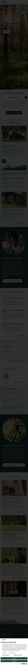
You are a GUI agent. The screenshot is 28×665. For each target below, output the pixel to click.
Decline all (14, 661)
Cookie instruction (17, 655)
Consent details (6, 655)
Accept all (14, 658)
